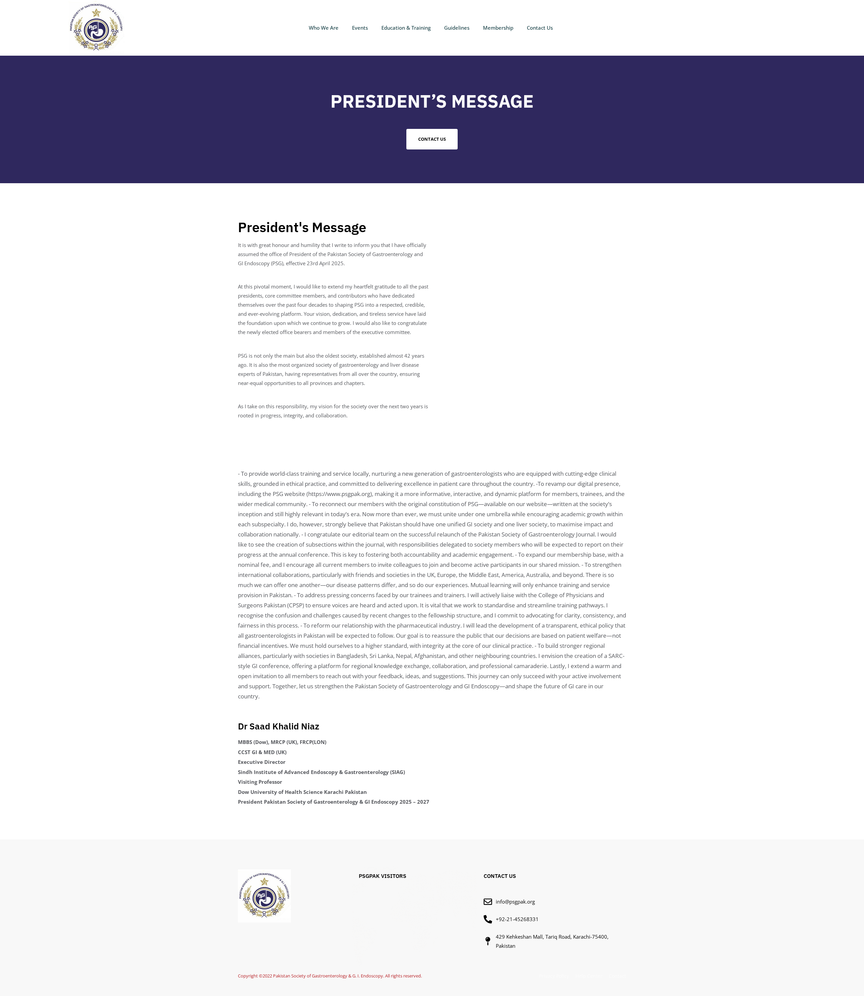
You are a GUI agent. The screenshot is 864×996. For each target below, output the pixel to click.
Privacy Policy (554, 976)
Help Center (588, 976)
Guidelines (456, 27)
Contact (617, 976)
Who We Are (324, 27)
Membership (498, 27)
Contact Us (540, 27)
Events (360, 27)
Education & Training (406, 27)
